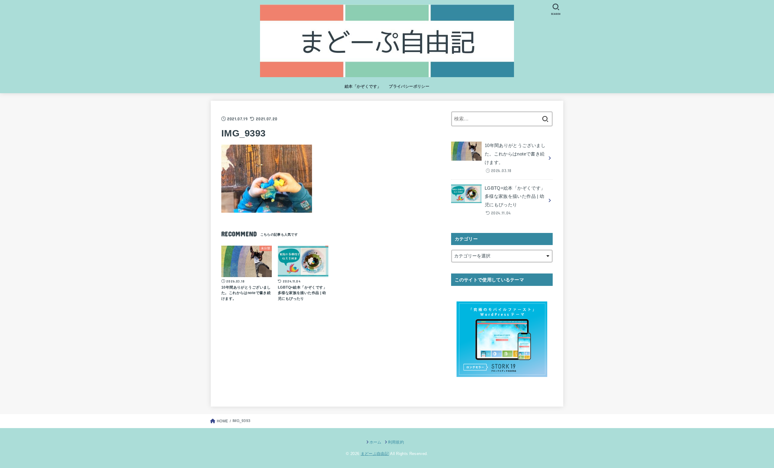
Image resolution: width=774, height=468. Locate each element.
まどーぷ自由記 (375, 453)
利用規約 (396, 442)
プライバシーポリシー (409, 86)
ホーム (375, 442)
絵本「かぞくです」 (363, 86)
